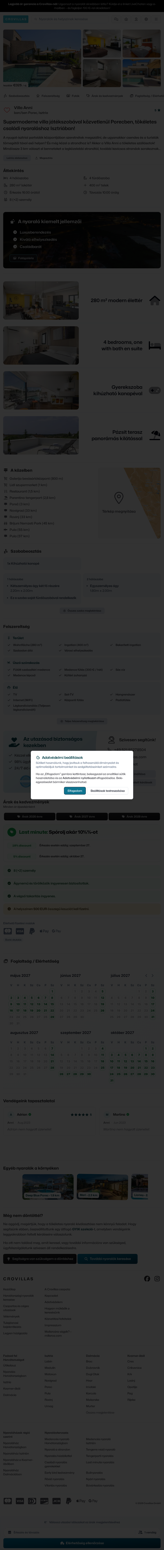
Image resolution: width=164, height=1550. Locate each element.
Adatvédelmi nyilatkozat (79, 777)
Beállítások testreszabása (108, 790)
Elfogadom (75, 790)
